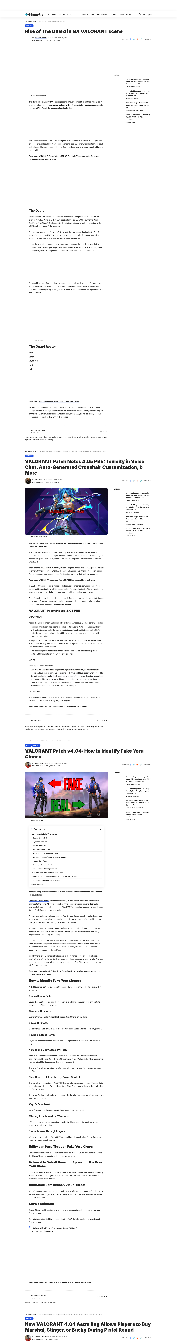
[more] (133, 14)
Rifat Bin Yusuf (41, 38)
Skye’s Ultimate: (39, 846)
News (138, 87)
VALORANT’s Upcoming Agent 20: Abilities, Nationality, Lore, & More (67, 580)
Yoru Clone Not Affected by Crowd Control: (50, 857)
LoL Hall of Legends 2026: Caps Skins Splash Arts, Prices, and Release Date (138, 93)
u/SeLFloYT (39, 1231)
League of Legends (132, 98)
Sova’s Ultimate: (37, 884)
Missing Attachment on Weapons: (46, 865)
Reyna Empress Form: (41, 849)
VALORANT (29, 25)
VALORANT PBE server (49, 568)
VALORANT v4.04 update (39, 901)
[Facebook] (107, 431)
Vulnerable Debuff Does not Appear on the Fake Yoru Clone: (54, 876)
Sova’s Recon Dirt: (40, 838)
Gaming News (130, 110)
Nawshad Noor (41, 763)
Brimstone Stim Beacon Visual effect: (45, 880)
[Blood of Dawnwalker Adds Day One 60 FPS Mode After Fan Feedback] (119, 117)
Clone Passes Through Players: (45, 869)
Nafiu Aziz (39, 479)
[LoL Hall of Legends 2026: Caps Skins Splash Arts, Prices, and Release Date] (119, 94)
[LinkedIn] (107, 1296)
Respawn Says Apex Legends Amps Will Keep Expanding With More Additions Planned (138, 81)
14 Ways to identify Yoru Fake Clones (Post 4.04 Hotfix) (54, 1228)
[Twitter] (106, 721)
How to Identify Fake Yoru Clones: (44, 834)
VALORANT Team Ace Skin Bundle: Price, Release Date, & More (65, 1282)
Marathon (139, 110)
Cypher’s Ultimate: (40, 842)
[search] (140, 14)
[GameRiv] (34, 14)
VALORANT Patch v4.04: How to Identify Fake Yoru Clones (63, 706)
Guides (28, 745)
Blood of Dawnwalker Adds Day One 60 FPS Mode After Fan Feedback (138, 117)
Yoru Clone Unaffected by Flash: (45, 853)
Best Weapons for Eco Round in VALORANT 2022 (59, 402)
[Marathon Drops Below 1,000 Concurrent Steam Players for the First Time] (119, 105)
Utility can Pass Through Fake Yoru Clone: (47, 873)
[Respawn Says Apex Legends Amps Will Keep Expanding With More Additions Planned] (119, 82)
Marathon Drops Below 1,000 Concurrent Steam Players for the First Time (137, 105)
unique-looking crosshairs (60, 604)
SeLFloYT (68, 1219)
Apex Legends (130, 87)
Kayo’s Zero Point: (40, 861)
